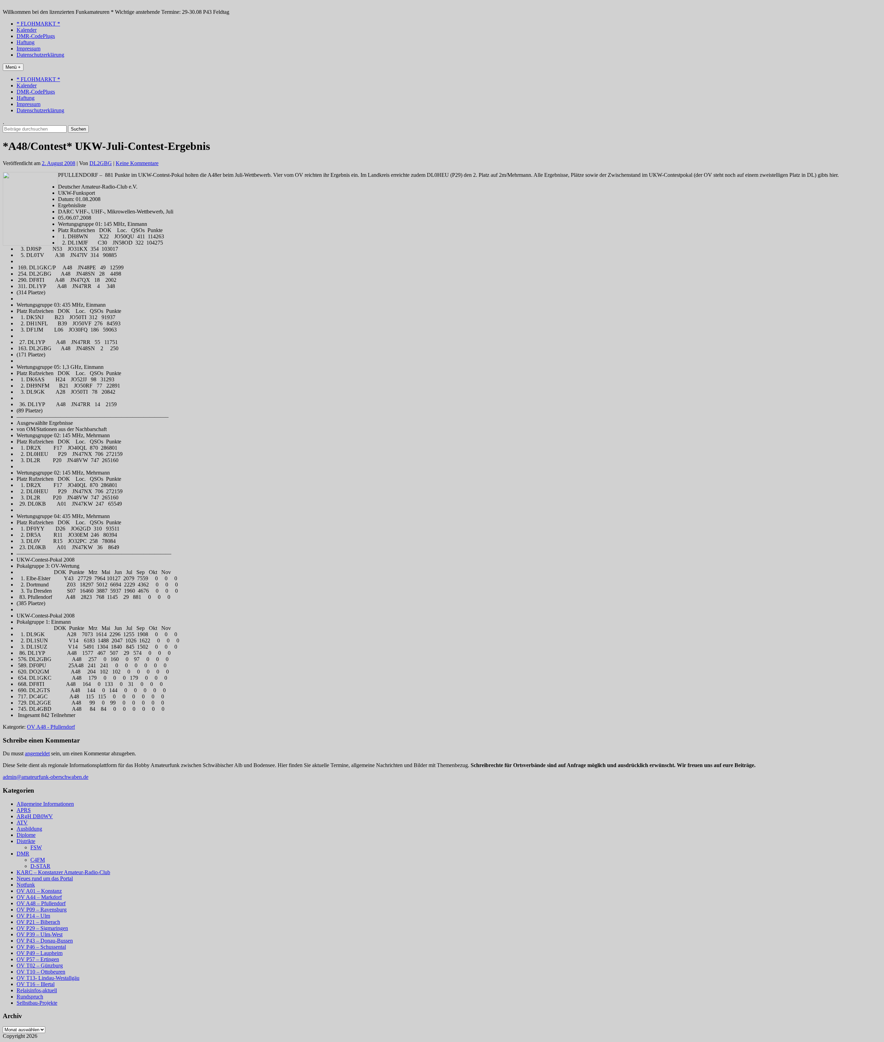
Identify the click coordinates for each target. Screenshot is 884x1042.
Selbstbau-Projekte (37, 1003)
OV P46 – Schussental (41, 947)
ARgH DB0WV (35, 816)
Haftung (26, 42)
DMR (23, 854)
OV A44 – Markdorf (39, 897)
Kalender (27, 30)
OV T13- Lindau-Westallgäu (48, 978)
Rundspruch (30, 997)
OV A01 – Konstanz (39, 891)
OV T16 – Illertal (36, 984)
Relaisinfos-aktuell (37, 990)
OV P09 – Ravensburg (42, 909)
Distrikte (26, 841)
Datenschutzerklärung (40, 55)
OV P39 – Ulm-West (40, 934)
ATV (22, 822)
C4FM (37, 860)
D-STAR (40, 866)
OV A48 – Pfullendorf (41, 903)
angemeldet (37, 753)
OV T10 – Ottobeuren (41, 972)
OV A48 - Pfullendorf (51, 727)
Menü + (13, 67)
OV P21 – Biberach (38, 922)
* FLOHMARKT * (38, 24)
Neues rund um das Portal (45, 878)
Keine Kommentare (137, 163)
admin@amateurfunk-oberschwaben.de (45, 777)
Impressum (28, 48)
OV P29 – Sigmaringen (42, 928)
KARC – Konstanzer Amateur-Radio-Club (63, 872)
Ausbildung (29, 829)
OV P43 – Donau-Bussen (45, 941)
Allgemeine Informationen (45, 804)
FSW (36, 847)
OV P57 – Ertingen (38, 959)
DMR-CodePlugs (36, 36)
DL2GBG (100, 163)
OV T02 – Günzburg (40, 965)
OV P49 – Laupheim (40, 953)
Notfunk (26, 885)
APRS (24, 810)
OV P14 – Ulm (33, 916)
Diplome (26, 835)
